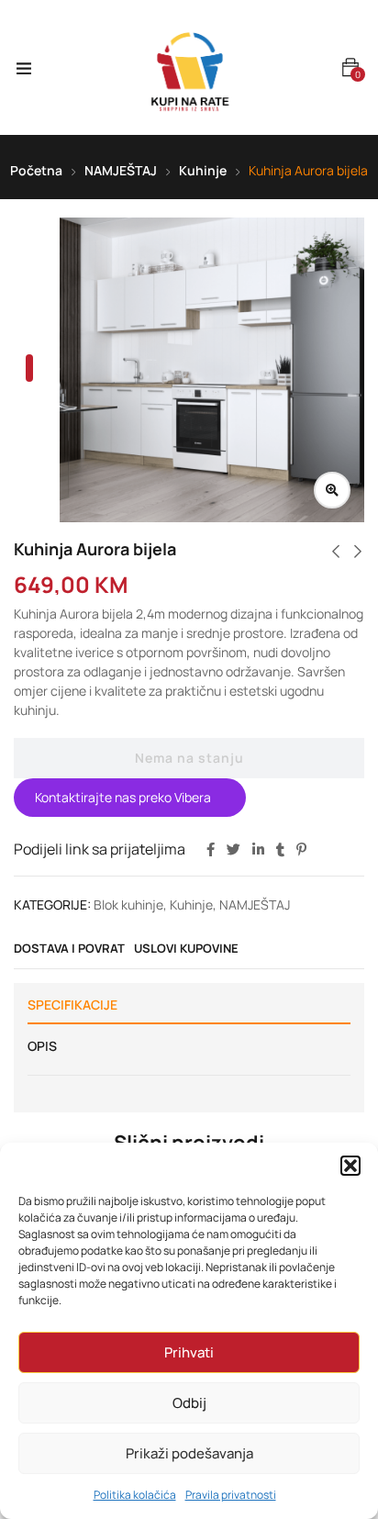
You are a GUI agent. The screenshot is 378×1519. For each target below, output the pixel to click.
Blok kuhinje (128, 904)
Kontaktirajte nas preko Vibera (123, 798)
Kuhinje (203, 170)
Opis (42, 1046)
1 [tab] (29, 368)
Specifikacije (72, 1004)
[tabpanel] (212, 370)
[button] (350, 1165)
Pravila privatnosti (230, 1494)
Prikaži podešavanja (189, 1453)
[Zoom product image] (332, 490)
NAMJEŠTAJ (120, 170)
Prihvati (189, 1352)
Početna (36, 170)
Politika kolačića (135, 1494)
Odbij (189, 1403)
